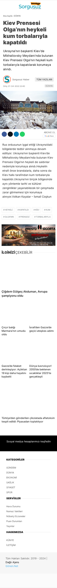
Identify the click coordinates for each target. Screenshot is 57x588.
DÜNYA (8, 32)
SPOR (7, 52)
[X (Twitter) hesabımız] (18, 582)
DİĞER (8, 71)
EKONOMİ (10, 45)
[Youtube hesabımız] (36, 582)
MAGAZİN (10, 58)
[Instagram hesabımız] (27, 582)
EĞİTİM (8, 65)
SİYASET (9, 39)
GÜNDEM (9, 26)
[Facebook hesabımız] (9, 582)
